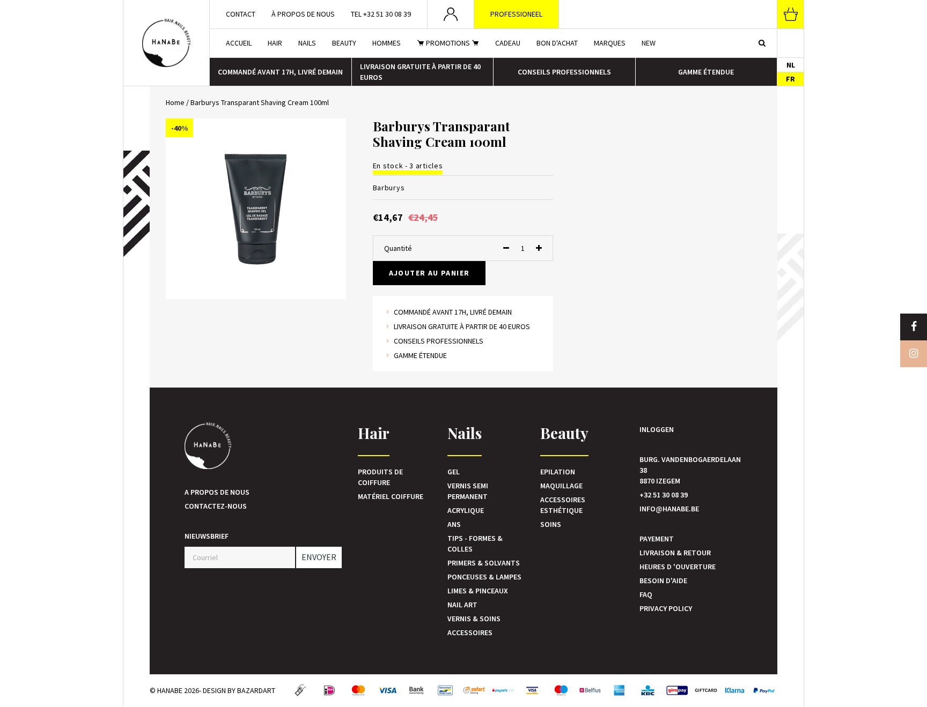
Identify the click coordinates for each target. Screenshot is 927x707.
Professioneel (516, 14)
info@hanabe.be (669, 508)
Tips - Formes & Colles (475, 543)
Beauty (344, 43)
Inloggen (656, 429)
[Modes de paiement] (300, 690)
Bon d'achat (557, 43)
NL (790, 65)
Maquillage (561, 485)
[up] (539, 248)
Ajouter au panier (429, 273)
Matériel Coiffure (390, 496)
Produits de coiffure (380, 477)
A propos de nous (217, 492)
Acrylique (465, 510)
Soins (550, 524)
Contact (240, 14)
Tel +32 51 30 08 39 (381, 14)
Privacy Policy (665, 608)
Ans (454, 524)
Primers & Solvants (483, 563)
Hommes (386, 43)
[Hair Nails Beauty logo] (166, 43)
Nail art (462, 604)
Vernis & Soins (474, 618)
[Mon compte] (451, 14)
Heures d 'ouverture (677, 566)
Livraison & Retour (675, 552)
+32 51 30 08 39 (663, 495)
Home (175, 102)
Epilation (557, 472)
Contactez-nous (216, 506)
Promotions (448, 43)
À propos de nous (303, 14)
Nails (307, 43)
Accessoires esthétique (562, 505)
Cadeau (507, 43)
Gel (453, 472)
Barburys (389, 187)
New (649, 43)
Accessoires (469, 632)
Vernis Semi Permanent (467, 491)
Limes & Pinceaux (477, 591)
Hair (275, 43)
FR (790, 79)
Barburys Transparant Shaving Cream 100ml (259, 102)
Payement (656, 539)
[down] (506, 248)
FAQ (645, 594)
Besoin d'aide (663, 580)
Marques (610, 43)
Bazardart (256, 690)
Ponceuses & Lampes (484, 577)
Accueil (239, 43)
